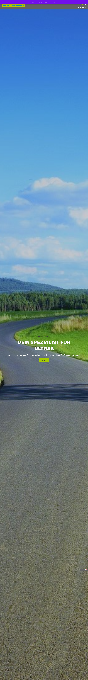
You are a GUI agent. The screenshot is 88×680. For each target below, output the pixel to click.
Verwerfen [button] (70, 2)
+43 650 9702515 (82, 7)
